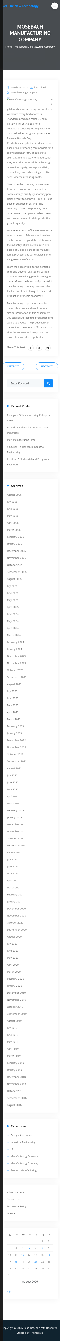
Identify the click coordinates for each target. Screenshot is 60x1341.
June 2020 (12, 950)
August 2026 (14, 494)
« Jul (9, 1291)
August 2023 (14, 684)
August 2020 (14, 936)
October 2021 (15, 838)
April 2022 (13, 796)
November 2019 (16, 999)
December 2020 (16, 908)
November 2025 (16, 557)
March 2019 (14, 1055)
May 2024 (12, 621)
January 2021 (14, 901)
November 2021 (16, 831)
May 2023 (12, 705)
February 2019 (15, 1062)
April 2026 (13, 522)
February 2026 (15, 536)
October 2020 (15, 922)
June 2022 (12, 782)
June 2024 (12, 614)
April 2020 (13, 964)
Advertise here (15, 1192)
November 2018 (16, 1083)
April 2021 (13, 880)
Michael (41, 87)
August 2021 (14, 852)
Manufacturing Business (24, 1156)
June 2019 (12, 1034)
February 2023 (15, 726)
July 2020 (12, 943)
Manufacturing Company (24, 92)
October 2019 (15, 1006)
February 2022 (15, 810)
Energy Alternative (21, 1135)
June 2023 (12, 698)
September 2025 (17, 571)
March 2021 (14, 887)
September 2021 (17, 845)
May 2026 (12, 515)
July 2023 (12, 691)
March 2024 (14, 635)
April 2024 (13, 628)
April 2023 (13, 712)
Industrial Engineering (23, 1142)
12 (22, 1254)
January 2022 (14, 817)
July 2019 (12, 1027)
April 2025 (13, 607)
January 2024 (14, 649)
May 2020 (12, 957)
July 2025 (12, 586)
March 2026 (14, 529)
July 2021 (12, 859)
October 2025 (15, 564)
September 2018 (17, 1098)
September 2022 (17, 761)
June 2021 (12, 866)
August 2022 (14, 768)
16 (49, 1254)
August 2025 (14, 578)
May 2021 (12, 873)
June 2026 (12, 508)
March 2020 (14, 971)
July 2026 (12, 501)
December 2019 (16, 992)
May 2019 (12, 1041)
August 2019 (14, 1020)
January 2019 (14, 1069)
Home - (10, 46)
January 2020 (14, 985)
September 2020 (17, 929)
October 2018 (15, 1091)
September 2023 (17, 677)
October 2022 (15, 754)
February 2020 (15, 978)
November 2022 (16, 747)
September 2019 (17, 1013)
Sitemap (11, 1213)
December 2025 (16, 550)
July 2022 (12, 775)
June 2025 (12, 593)
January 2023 (14, 733)
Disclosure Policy (16, 1206)
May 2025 (12, 600)
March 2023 (14, 719)
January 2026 (14, 543)
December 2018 (16, 1076)
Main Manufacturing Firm (21, 439)
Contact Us (13, 1199)
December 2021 (16, 824)
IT (12, 1149)
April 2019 (13, 1048)
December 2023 (16, 656)
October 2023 (15, 670)
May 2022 (12, 789)
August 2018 (14, 1105)
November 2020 (16, 915)
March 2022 (14, 803)
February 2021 (15, 894)
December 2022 (16, 740)
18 (16, 1261)
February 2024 (15, 642)
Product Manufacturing (24, 1170)
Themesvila (36, 1332)
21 (35, 1261)
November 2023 (16, 663)
